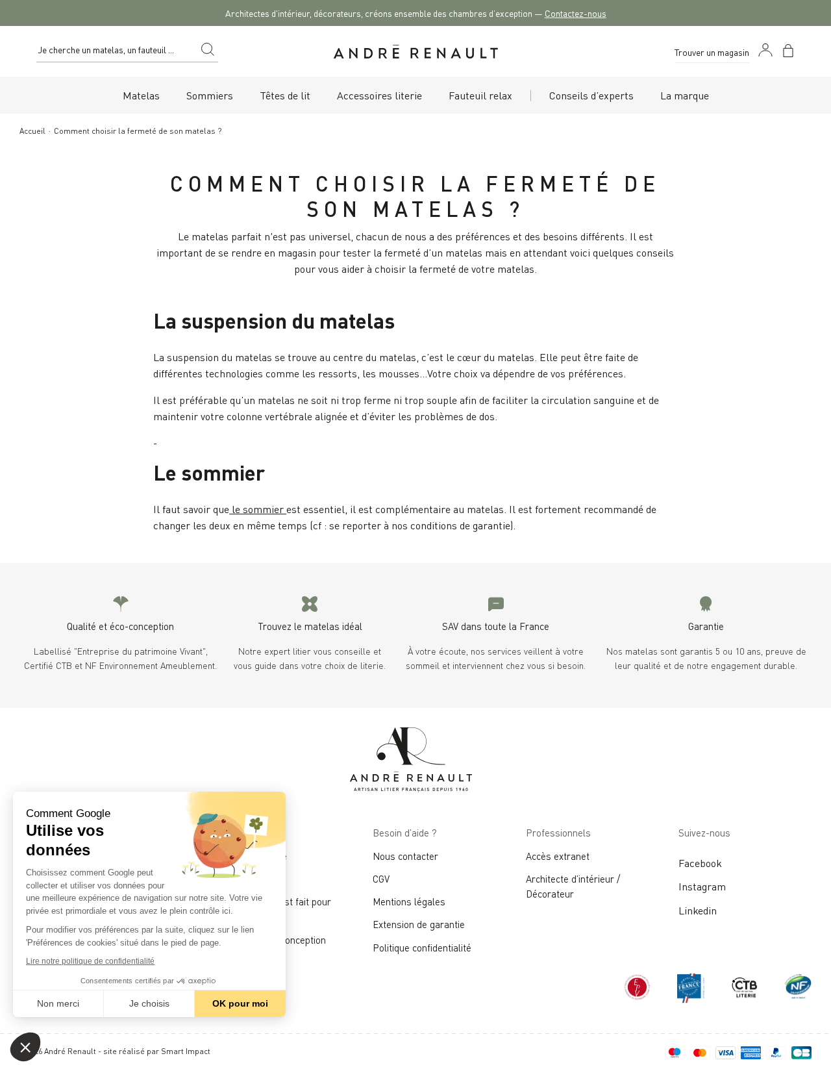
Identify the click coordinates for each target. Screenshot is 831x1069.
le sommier (257, 508)
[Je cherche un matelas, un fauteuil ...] (207, 51)
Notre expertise (253, 855)
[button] (25, 1047)
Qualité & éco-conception (273, 939)
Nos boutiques (251, 878)
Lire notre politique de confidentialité (90, 961)
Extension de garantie (419, 923)
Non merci (58, 1003)
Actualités (241, 961)
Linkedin (697, 910)
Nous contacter (405, 855)
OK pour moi (240, 1003)
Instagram (702, 886)
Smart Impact (185, 1050)
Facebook (700, 862)
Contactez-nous (575, 12)
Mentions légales (409, 900)
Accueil (32, 130)
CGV (381, 878)
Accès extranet (557, 855)
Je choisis (149, 1003)
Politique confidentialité (422, 946)
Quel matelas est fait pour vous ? (275, 908)
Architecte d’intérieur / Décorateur (573, 885)
